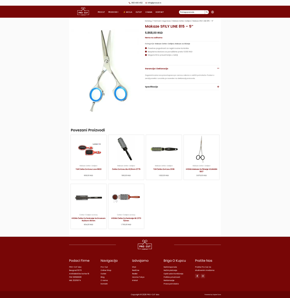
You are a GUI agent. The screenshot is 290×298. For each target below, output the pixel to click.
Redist (135, 273)
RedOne (135, 270)
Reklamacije (169, 280)
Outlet (139, 12)
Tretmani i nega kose (162, 21)
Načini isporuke (170, 267)
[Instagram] (203, 276)
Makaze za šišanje (182, 43)
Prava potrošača (171, 283)
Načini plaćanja (170, 270)
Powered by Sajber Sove (213, 295)
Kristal (135, 280)
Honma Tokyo (138, 277)
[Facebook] (197, 276)
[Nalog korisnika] (212, 12)
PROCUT (101, 12)
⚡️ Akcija (127, 12)
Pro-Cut (104, 267)
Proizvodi (113, 12)
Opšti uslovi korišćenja (173, 273)
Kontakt (160, 12)
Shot (134, 267)
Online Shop (106, 270)
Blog (102, 277)
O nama (148, 12)
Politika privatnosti (172, 277)
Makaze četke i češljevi (181, 21)
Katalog (148, 21)
